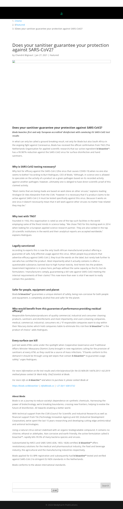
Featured (54, 55)
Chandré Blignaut (24, 55)
